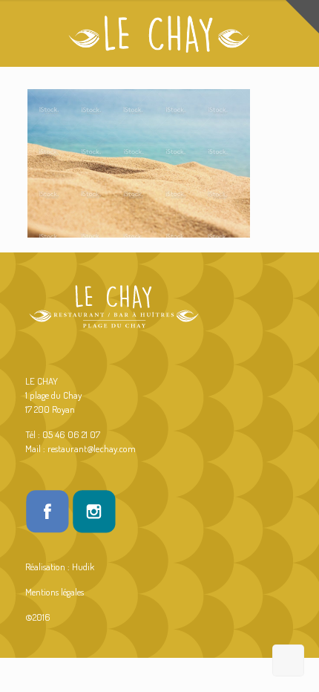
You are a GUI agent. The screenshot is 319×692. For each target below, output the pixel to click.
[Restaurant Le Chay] (159, 33)
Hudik (83, 566)
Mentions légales (54, 592)
